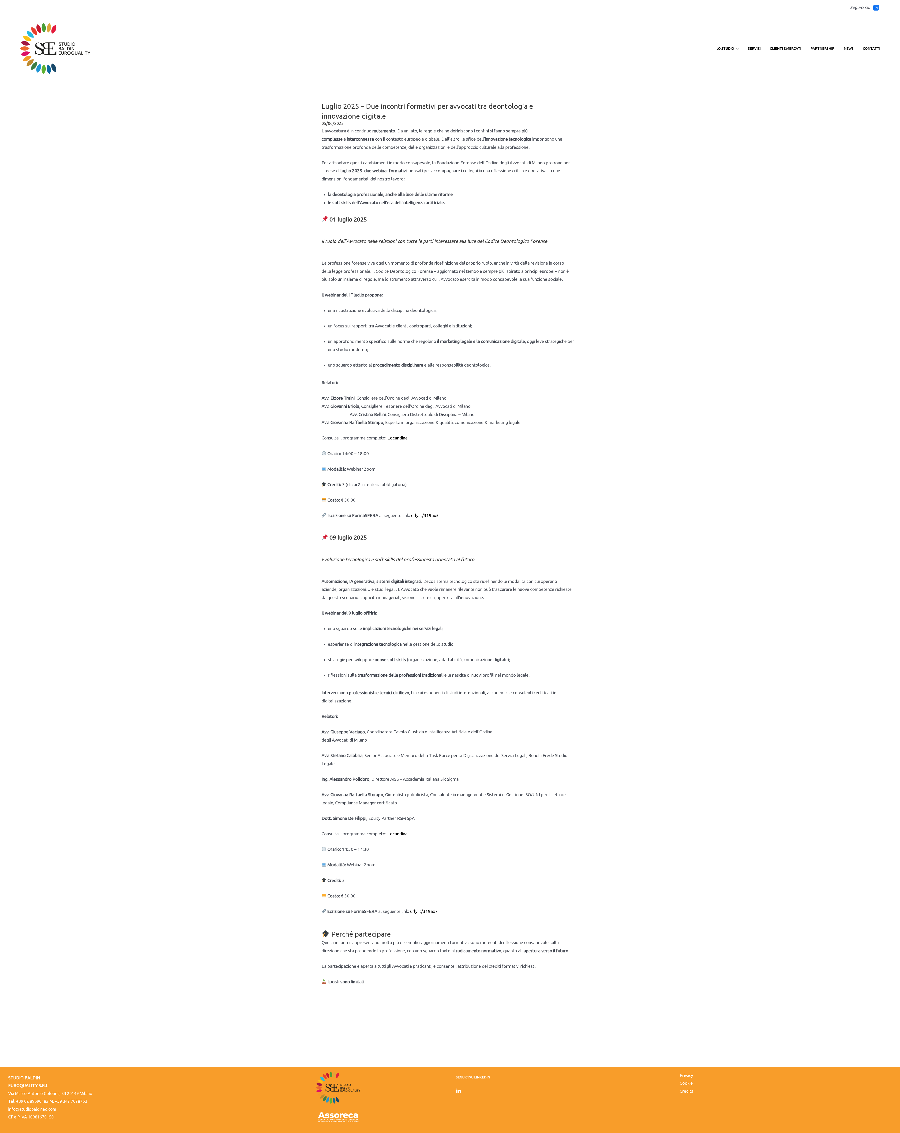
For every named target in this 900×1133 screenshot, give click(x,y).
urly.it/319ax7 (424, 911)
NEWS (849, 48)
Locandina (397, 437)
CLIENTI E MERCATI (785, 48)
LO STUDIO (725, 48)
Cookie (686, 1083)
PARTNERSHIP (822, 48)
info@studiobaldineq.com (32, 1109)
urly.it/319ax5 (425, 515)
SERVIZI (754, 48)
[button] (736, 48)
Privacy (686, 1075)
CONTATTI (871, 48)
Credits (686, 1091)
